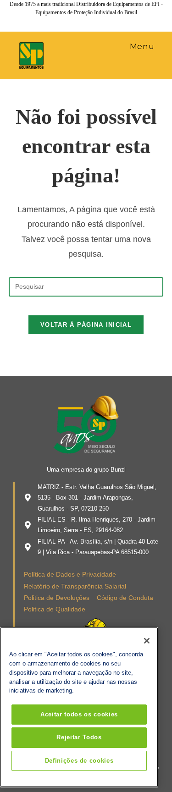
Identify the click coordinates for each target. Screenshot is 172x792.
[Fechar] (147, 641)
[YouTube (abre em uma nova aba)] (100, 21)
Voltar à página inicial (86, 324)
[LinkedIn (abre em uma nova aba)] (87, 21)
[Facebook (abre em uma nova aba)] (61, 21)
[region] (79, 707)
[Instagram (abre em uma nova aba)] (74, 21)
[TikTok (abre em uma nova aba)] (112, 21)
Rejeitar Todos (78, 737)
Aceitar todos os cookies (79, 714)
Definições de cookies (79, 760)
